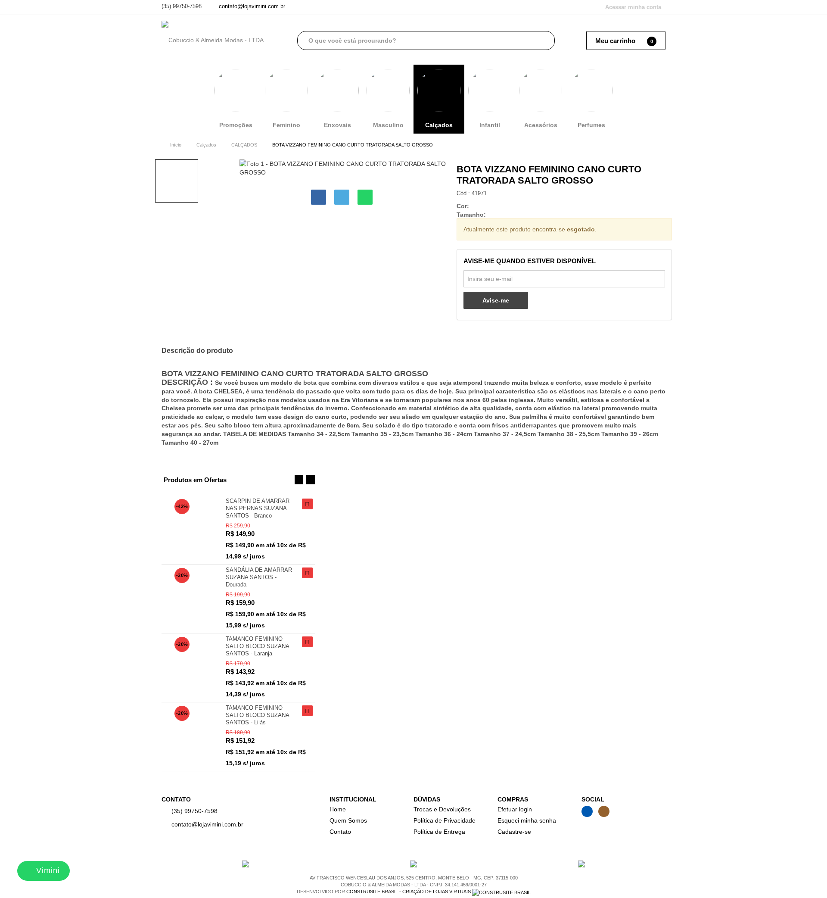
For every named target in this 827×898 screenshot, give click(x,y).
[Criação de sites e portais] (501, 891)
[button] (299, 479)
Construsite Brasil (372, 891)
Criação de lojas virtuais (436, 891)
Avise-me (495, 300)
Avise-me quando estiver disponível (529, 261)
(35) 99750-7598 (182, 6)
